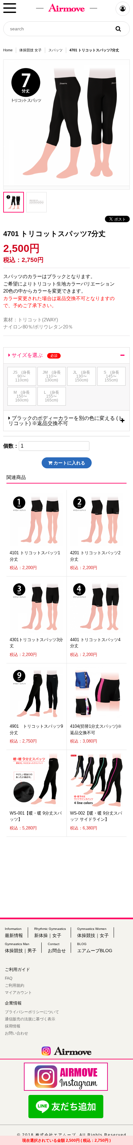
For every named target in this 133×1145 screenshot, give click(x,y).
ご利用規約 (14, 985)
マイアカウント (18, 992)
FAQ (8, 978)
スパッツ (55, 50)
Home (8, 50)
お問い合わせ (16, 1033)
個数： (11, 446)
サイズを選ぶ (33, 355)
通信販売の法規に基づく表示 (30, 1019)
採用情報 (12, 1026)
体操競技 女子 (30, 50)
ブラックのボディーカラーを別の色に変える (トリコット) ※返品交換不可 (65, 420)
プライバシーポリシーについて (32, 1012)
